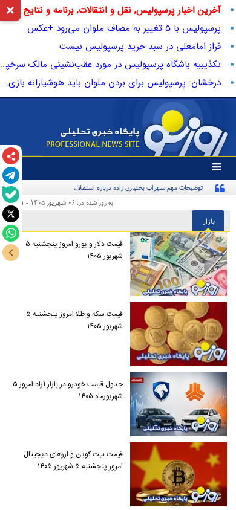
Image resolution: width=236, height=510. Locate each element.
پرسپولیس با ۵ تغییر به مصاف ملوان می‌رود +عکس (124, 28)
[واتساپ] (11, 233)
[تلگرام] (11, 175)
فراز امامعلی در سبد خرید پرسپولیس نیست (140, 46)
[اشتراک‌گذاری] (11, 156)
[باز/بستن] (11, 252)
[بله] (11, 194)
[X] (11, 214)
